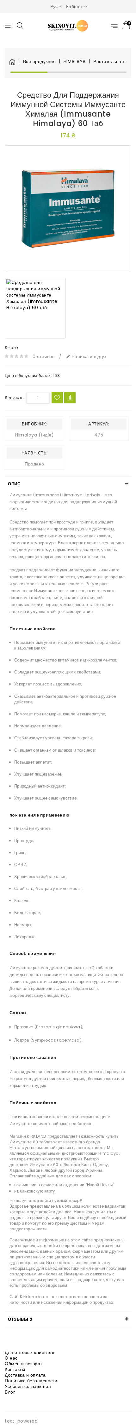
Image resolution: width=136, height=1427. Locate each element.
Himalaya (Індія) (34, 435)
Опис (14, 484)
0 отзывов (44, 356)
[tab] (68, 484)
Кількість (14, 397)
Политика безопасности (31, 1381)
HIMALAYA (75, 61)
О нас (11, 1358)
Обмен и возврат (23, 1364)
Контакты (15, 1369)
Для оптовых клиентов (29, 1352)
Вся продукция (39, 61)
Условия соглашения (28, 1386)
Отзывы (20, 1319)
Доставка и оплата (25, 1375)
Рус (54, 6)
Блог (10, 1392)
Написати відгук (88, 356)
